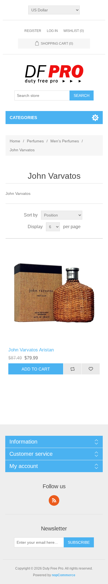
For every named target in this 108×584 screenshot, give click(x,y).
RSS (54, 500)
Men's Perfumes (64, 141)
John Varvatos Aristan (31, 350)
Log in (52, 31)
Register (32, 31)
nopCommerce (63, 575)
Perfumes (35, 141)
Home (15, 141)
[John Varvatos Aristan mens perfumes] (54, 293)
